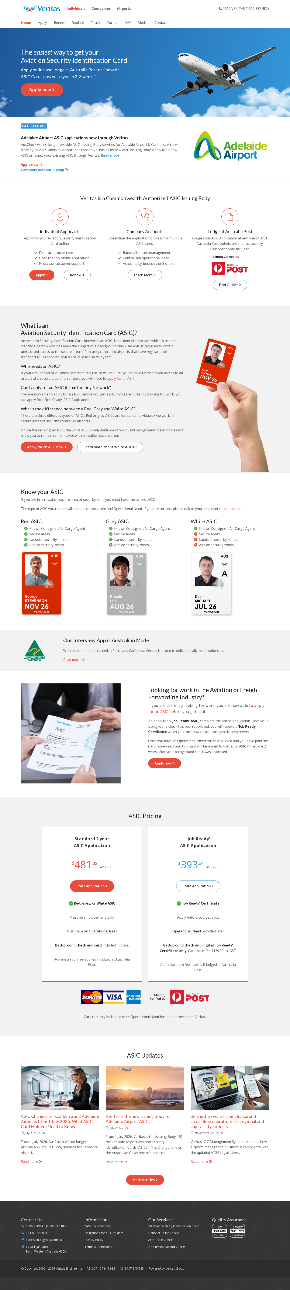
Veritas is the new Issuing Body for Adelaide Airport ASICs (138, 1119)
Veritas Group (175, 1268)
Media (143, 22)
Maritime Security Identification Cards (174, 1226)
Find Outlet (229, 284)
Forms (112, 22)
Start (91, 886)
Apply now (40, 90)
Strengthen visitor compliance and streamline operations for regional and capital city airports (227, 1121)
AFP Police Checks (160, 1240)
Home (26, 22)
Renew (59, 22)
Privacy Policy (93, 1240)
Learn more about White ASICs (109, 447)
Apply (42, 22)
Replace (78, 22)
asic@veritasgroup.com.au (44, 1240)
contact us (232, 508)
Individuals (76, 8)
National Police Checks (164, 1233)
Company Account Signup (43, 170)
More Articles (144, 1179)
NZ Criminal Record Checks (167, 1247)
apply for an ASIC (121, 378)
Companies (101, 8)
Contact (161, 22)
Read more (110, 155)
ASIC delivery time (98, 1226)
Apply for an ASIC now (45, 447)
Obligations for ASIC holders (103, 1233)
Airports (124, 8)
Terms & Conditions (98, 1247)
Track (95, 22)
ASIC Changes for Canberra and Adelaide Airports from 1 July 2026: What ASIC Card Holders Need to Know (60, 1121)
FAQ (127, 22)
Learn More (144, 275)
